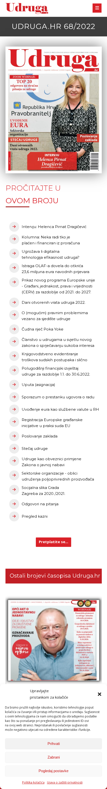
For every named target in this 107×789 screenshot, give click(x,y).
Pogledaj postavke (53, 771)
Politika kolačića (33, 782)
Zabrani (54, 757)
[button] (99, 694)
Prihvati (54, 743)
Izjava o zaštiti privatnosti (65, 782)
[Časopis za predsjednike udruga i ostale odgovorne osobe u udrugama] (26, 8)
